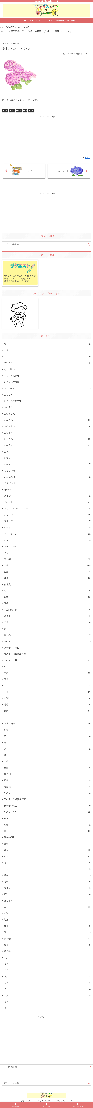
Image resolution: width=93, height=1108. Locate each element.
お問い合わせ (26, 1101)
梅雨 (13, 111)
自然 (19, 111)
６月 (32, 111)
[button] (89, 244)
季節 (6, 111)
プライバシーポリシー (65, 1101)
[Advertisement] (46, 135)
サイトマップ (45, 1101)
